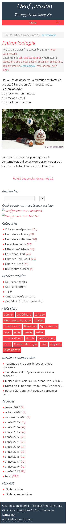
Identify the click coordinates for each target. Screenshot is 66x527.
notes (7, 332)
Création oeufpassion (18, 229)
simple (30, 338)
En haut (28, 519)
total (8, 476)
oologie (7, 65)
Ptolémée (30, 326)
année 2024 (12, 427)
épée (17, 332)
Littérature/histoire (17, 249)
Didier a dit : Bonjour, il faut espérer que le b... (33, 380)
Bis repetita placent (17, 268)
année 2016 (12, 466)
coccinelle (43, 61)
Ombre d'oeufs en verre (20, 296)
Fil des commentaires (18, 494)
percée (28, 332)
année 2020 (12, 446)
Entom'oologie (18, 43)
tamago (40, 314)
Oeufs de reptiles (16, 281)
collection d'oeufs (12, 61)
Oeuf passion (34, 5)
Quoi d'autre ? (14, 263)
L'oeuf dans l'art (15, 253)
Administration (11, 519)
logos (6, 69)
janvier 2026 (12, 407)
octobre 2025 (13, 412)
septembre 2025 (15, 417)
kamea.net (8, 514)
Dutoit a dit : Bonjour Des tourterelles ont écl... (34, 385)
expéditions (24, 314)
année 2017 (12, 461)
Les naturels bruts (16, 234)
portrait (8, 314)
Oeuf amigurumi (15, 286)
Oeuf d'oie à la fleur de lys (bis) (24, 301)
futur (7, 344)
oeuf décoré (30, 61)
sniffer (40, 332)
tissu (44, 344)
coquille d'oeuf (13, 338)
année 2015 (12, 471)
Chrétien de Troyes (25, 344)
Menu (33, 22)
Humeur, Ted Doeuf (17, 258)
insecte (16, 65)
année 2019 (12, 451)
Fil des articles (14, 489)
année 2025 (12, 422)
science (47, 65)
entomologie (28, 65)
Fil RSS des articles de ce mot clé (33, 178)
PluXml (21, 510)
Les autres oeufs (15, 244)
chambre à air (12, 326)
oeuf (54, 65)
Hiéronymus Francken (17, 320)
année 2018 (12, 456)
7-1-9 (8, 291)
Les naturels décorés (30, 57)
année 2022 (12, 436)
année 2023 (12, 431)
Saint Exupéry (46, 338)
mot (39, 65)
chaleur (39, 320)
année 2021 (12, 441)
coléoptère (56, 61)
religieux (55, 344)
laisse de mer (12, 349)
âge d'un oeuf (48, 326)
